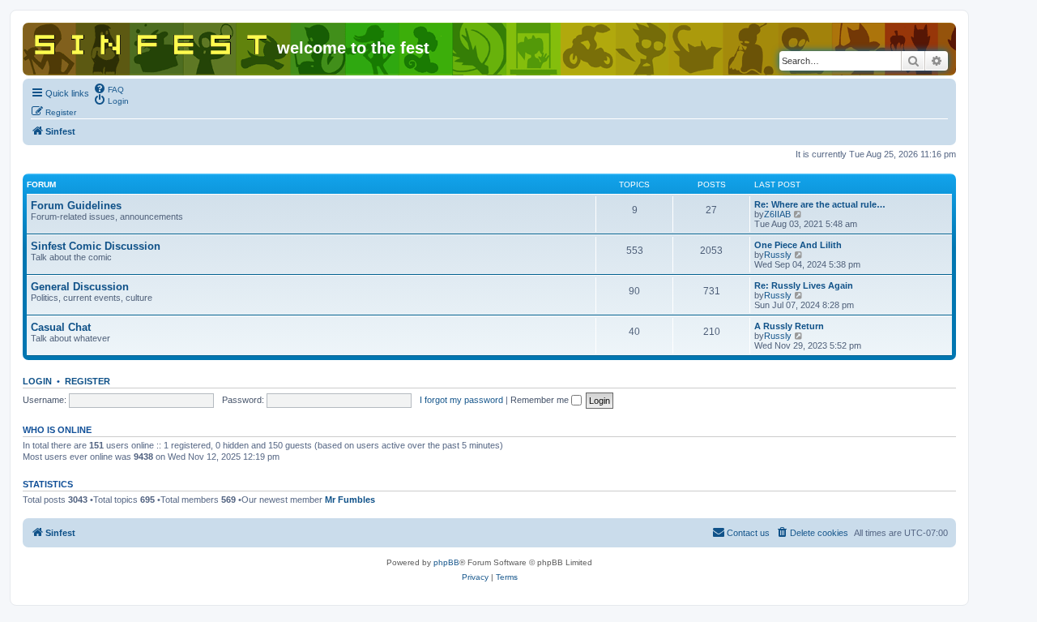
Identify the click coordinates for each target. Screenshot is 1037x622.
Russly (778, 255)
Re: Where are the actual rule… (820, 204)
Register (87, 381)
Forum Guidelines (76, 205)
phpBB (446, 562)
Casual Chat (61, 327)
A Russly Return (789, 326)
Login (37, 381)
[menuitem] (108, 88)
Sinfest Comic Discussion (95, 246)
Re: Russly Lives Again (803, 285)
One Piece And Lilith (798, 245)
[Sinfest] (152, 41)
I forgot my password (461, 400)
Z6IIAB (777, 214)
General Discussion (80, 287)
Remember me (540, 400)
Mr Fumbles (350, 499)
